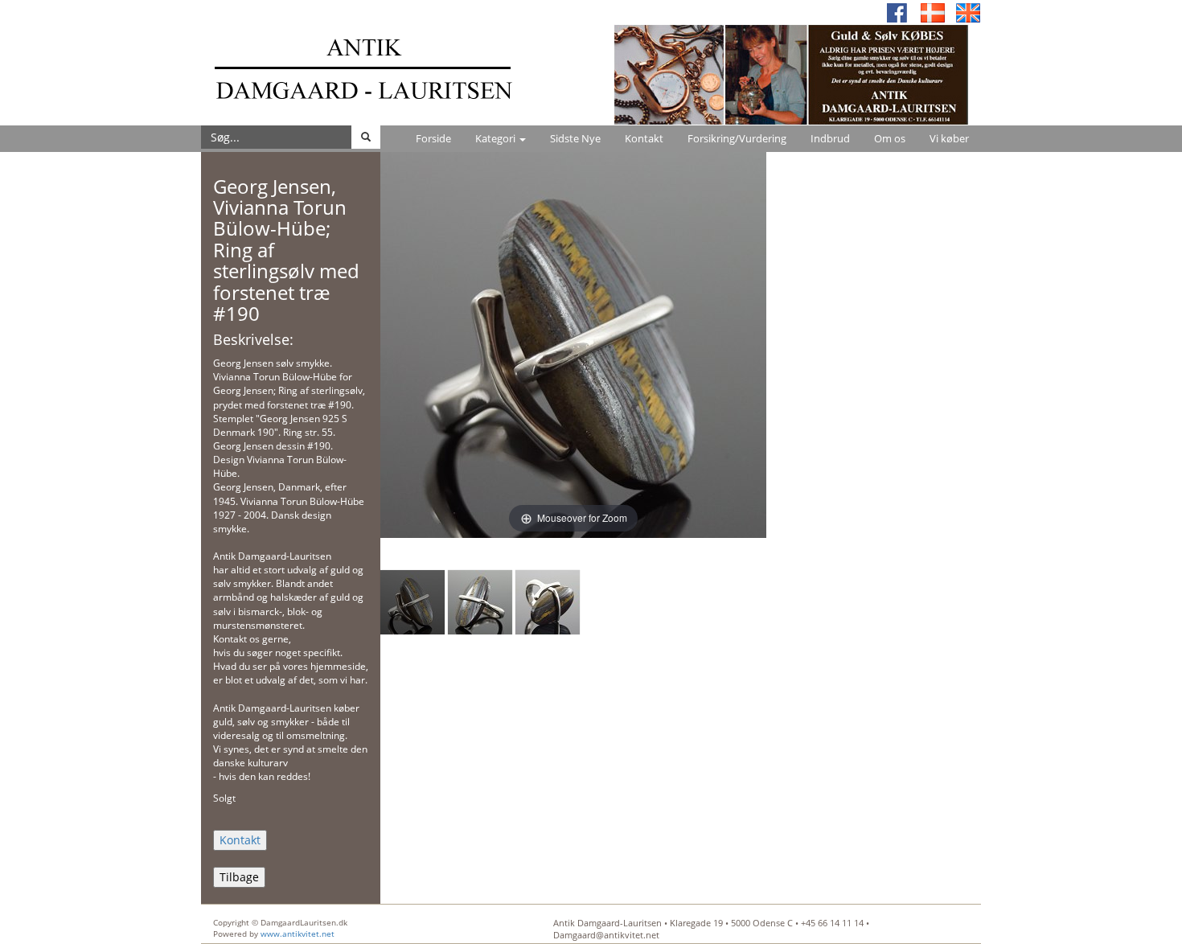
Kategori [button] (496, 138)
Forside (433, 138)
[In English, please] (968, 11)
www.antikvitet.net (297, 933)
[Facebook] (897, 11)
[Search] (365, 137)
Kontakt (644, 138)
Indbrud (830, 138)
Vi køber (949, 138)
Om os (889, 138)
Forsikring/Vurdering (736, 138)
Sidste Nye (575, 138)
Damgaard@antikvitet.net (606, 935)
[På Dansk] (933, 11)
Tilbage (239, 876)
